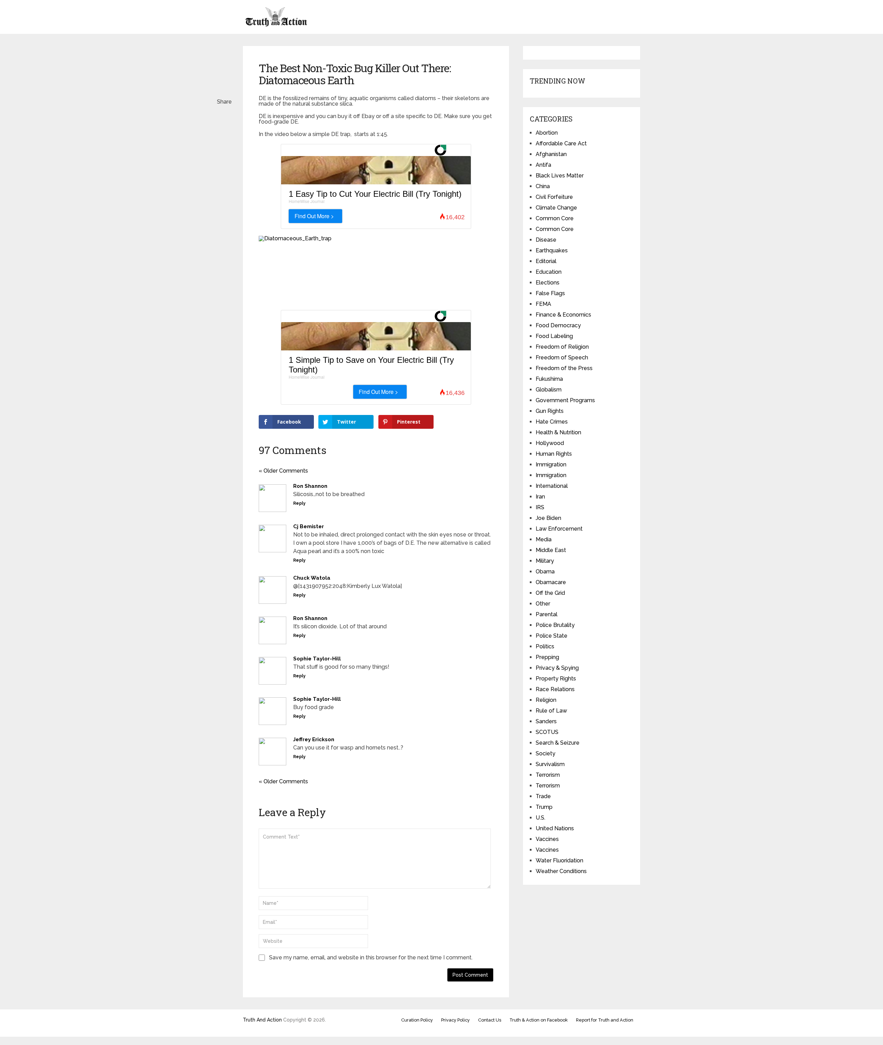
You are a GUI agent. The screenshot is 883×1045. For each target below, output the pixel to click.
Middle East (551, 550)
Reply (299, 503)
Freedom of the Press (564, 368)
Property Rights (556, 678)
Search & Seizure (557, 742)
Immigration (551, 464)
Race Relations (555, 689)
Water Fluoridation (559, 860)
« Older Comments (283, 470)
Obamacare (551, 582)
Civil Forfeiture (554, 197)
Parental (546, 614)
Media (544, 539)
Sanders (546, 721)
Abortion (547, 132)
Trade (543, 796)
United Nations (555, 828)
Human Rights (554, 454)
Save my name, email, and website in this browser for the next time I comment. (371, 957)
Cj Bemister (308, 526)
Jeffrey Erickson (313, 739)
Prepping (547, 657)
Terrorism (548, 775)
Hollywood (550, 443)
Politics (545, 646)
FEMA (543, 304)
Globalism (549, 389)
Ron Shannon (310, 486)
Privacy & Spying (557, 668)
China (543, 186)
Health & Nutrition (558, 432)
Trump (544, 807)
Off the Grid (550, 593)
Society (545, 753)
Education (549, 272)
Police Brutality (555, 625)
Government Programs (565, 400)
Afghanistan (551, 154)
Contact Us (489, 1020)
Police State (551, 635)
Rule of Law (551, 710)
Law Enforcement (559, 528)
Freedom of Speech (562, 357)
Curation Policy (417, 1020)
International (552, 486)
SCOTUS (547, 732)
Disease (546, 239)
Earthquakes (552, 250)
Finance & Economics (563, 314)
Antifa (543, 165)
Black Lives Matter (560, 175)
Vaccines (547, 839)
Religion (546, 700)
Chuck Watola (311, 578)
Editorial (546, 261)
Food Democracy (558, 325)
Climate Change (556, 207)
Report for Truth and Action (604, 1020)
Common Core (555, 218)
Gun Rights (550, 411)
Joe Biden (548, 518)
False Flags (550, 293)
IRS (540, 507)
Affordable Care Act (561, 143)
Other (543, 603)
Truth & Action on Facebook (538, 1020)
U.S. (540, 817)
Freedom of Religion (562, 347)
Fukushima (549, 379)
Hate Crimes (552, 421)
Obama (545, 571)
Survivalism (550, 764)
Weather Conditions (561, 871)
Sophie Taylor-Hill (317, 659)
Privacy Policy (455, 1020)
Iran (540, 496)
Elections (547, 282)
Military (545, 561)
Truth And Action (262, 1020)
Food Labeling (554, 336)
